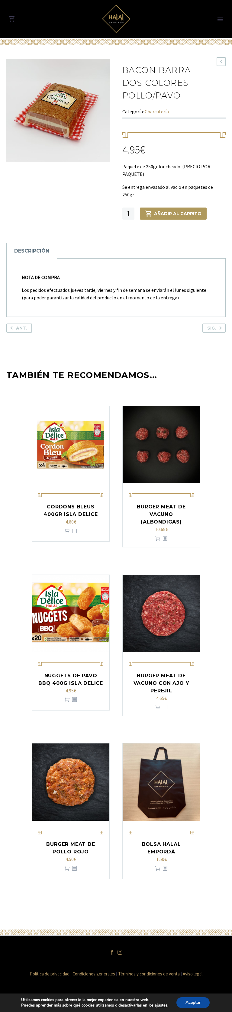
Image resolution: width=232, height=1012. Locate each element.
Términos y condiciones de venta (149, 974)
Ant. (21, 328)
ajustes (161, 1005)
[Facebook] (112, 952)
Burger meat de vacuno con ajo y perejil (161, 683)
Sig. (211, 328)
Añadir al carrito (177, 213)
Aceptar (193, 1002)
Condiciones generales (93, 974)
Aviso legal (192, 974)
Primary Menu (220, 19)
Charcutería (157, 111)
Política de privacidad (49, 974)
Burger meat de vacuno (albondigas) (161, 514)
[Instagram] (120, 952)
